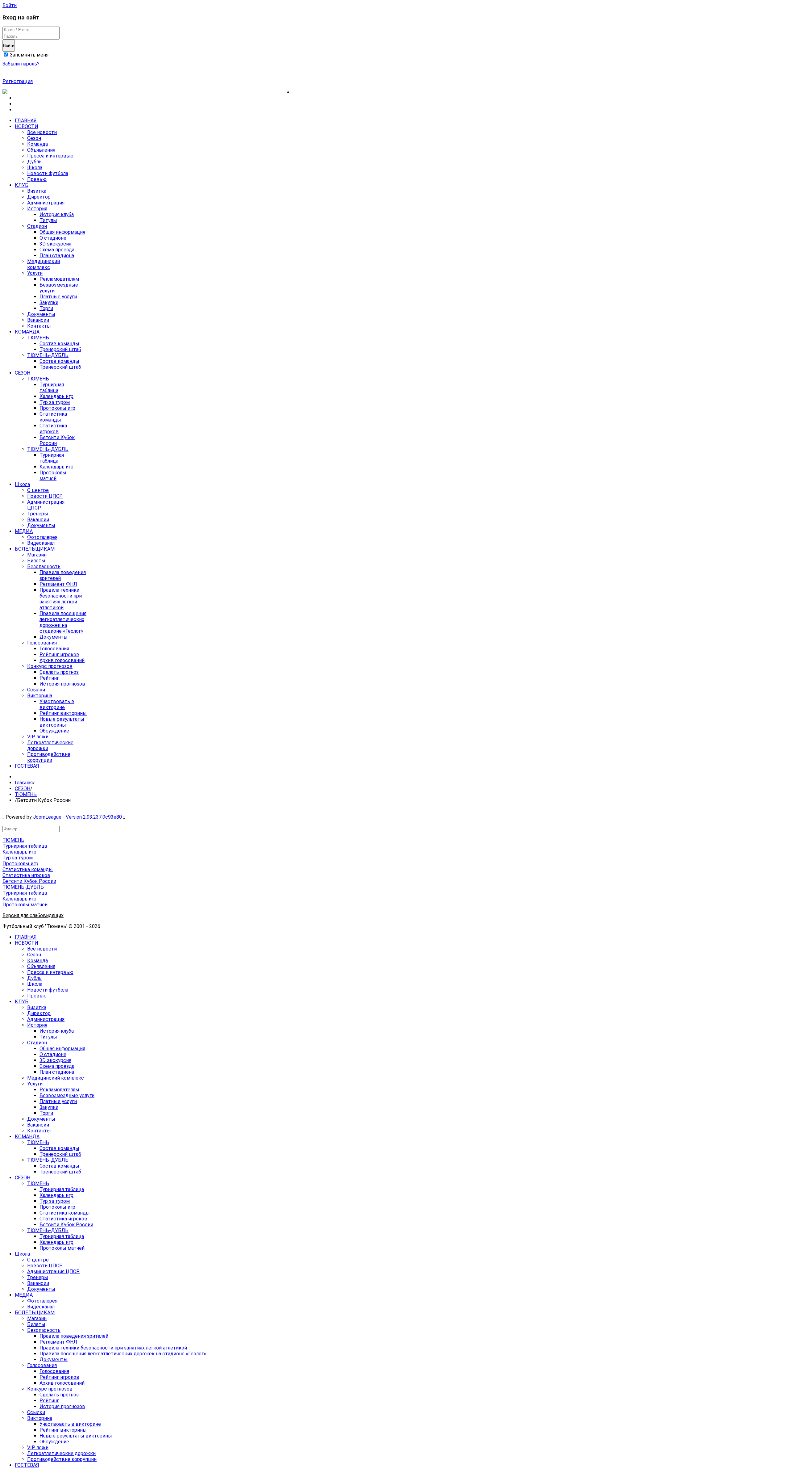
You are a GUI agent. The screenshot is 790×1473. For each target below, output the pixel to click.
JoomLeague (47, 817)
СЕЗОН (22, 788)
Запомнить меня (28, 55)
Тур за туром (17, 858)
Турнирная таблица (24, 846)
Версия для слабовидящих (33, 915)
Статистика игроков (26, 875)
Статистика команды (27, 869)
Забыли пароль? (21, 64)
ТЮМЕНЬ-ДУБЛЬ (23, 887)
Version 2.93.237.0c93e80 (94, 817)
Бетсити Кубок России (29, 881)
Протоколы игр (20, 864)
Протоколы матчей (25, 905)
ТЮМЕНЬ (26, 794)
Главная (24, 783)
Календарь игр (19, 852)
